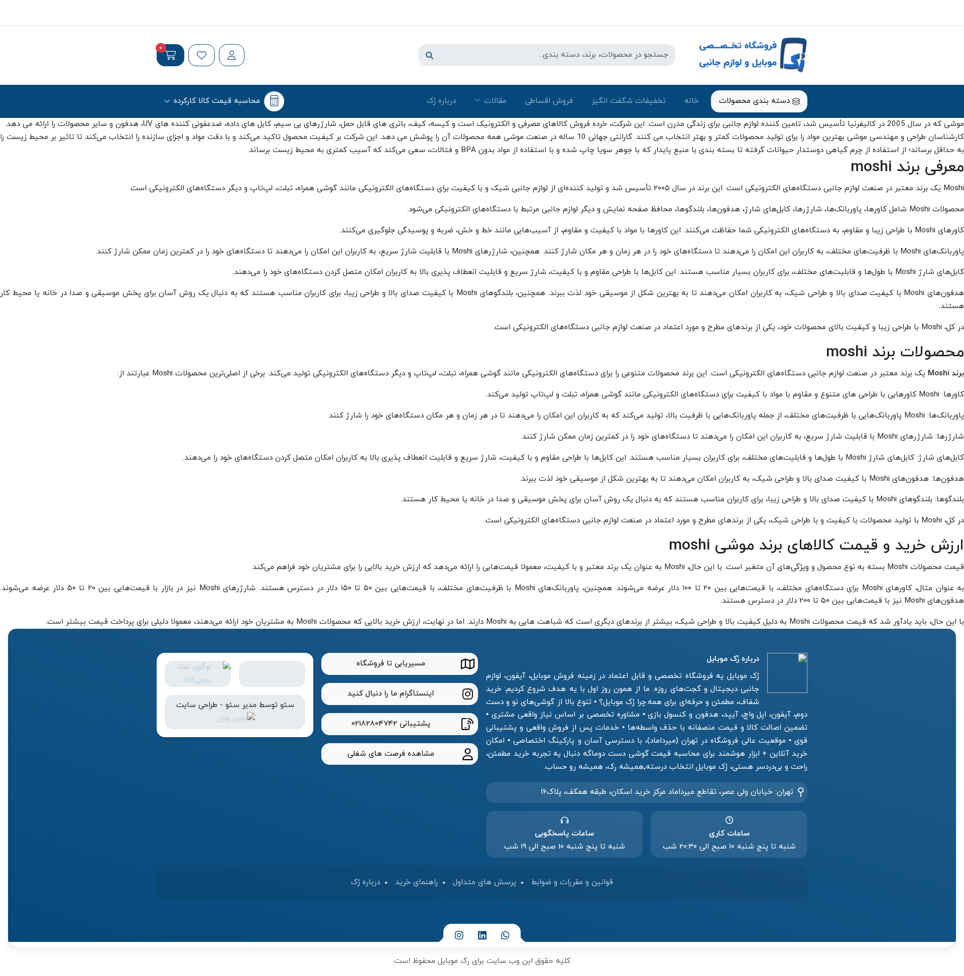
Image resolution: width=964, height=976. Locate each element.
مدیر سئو (241, 705)
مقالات (495, 100)
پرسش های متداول (484, 882)
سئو (287, 705)
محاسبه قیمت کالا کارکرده (217, 100)
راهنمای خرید (416, 882)
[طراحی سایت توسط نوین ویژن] (235, 718)
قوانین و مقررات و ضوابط (572, 882)
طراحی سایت (196, 705)
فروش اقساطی (549, 100)
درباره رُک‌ (441, 100)
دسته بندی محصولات (755, 100)
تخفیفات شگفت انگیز (628, 100)
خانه (691, 100)
